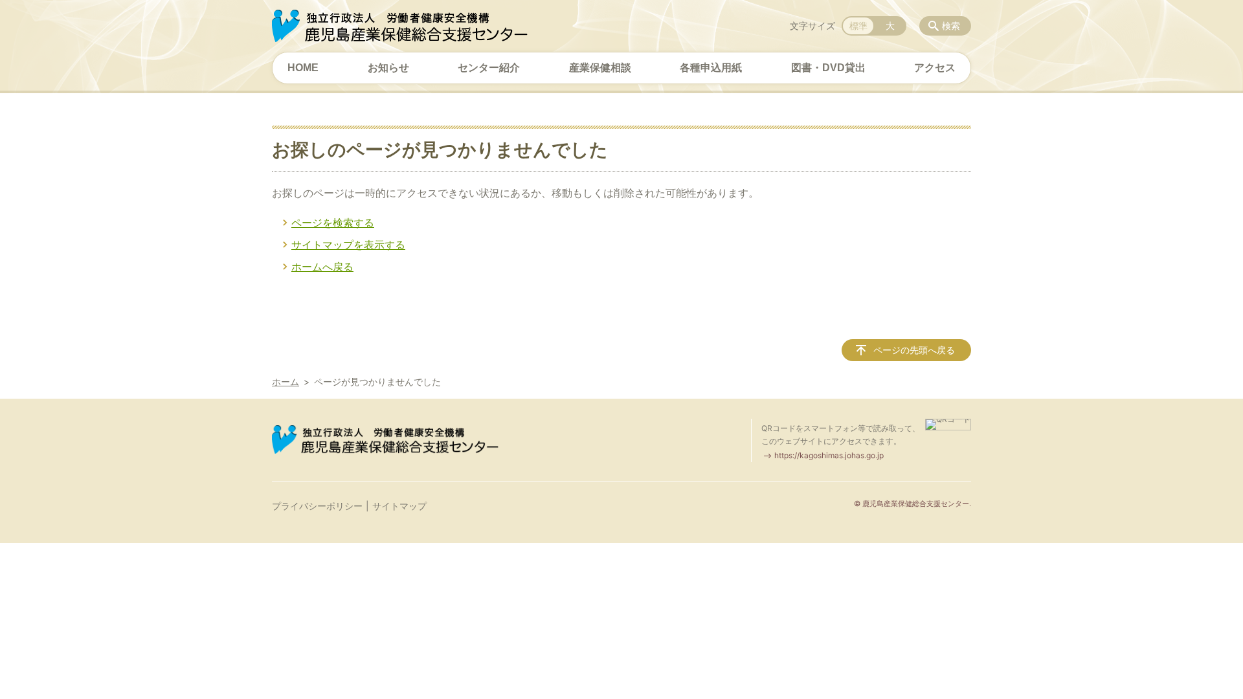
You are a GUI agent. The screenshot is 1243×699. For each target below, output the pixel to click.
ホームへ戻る (322, 266)
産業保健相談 (600, 67)
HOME (303, 67)
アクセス (935, 67)
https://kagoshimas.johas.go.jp (829, 455)
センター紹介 (489, 67)
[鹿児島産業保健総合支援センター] (400, 26)
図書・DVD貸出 (828, 67)
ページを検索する (332, 222)
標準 (858, 25)
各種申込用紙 (711, 67)
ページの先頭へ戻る (914, 349)
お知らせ (388, 67)
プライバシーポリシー (317, 505)
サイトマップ (399, 505)
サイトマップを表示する (348, 244)
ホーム (285, 381)
